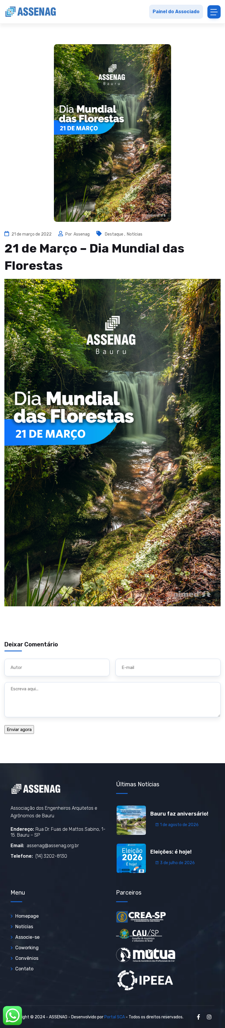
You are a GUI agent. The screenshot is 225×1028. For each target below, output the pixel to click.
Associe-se (27, 937)
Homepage (27, 916)
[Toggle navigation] (214, 11)
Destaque (114, 234)
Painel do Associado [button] (176, 11)
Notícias (134, 234)
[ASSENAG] (30, 11)
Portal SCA (114, 1017)
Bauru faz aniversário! (179, 814)
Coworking (27, 947)
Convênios (26, 958)
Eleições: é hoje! (171, 852)
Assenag (82, 234)
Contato (24, 969)
